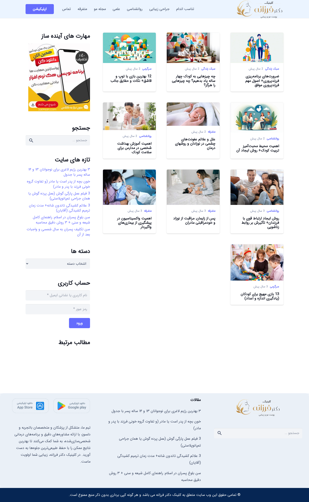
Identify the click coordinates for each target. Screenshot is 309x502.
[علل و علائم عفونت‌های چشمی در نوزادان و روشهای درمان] (193, 106)
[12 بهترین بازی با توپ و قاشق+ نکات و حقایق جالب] (129, 36)
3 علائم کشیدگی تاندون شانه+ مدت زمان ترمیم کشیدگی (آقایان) (59, 208)
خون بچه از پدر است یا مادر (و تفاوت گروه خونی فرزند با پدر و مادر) (58, 184)
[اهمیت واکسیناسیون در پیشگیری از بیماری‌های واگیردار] (129, 173)
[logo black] (258, 407)
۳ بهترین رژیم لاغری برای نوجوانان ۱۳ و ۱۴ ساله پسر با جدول (59, 172)
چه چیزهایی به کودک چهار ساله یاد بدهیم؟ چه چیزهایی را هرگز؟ (193, 80)
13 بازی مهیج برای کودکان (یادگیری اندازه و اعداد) (260, 296)
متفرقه (211, 132)
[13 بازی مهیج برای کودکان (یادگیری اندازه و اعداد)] (257, 247)
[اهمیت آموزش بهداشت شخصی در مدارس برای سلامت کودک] (129, 106)
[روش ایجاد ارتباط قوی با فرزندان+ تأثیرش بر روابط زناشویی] (257, 173)
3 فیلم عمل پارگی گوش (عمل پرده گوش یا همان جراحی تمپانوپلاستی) (59, 196)
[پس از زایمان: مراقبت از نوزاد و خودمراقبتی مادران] (193, 173)
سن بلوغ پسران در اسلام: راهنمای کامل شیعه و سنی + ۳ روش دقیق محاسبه (61, 219)
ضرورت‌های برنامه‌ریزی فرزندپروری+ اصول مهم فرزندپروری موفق (262, 80)
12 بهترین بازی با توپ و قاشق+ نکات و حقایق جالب (131, 78)
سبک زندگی (272, 69)
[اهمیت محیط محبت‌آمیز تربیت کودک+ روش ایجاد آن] (257, 106)
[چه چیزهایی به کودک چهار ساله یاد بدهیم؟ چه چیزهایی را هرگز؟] (193, 36)
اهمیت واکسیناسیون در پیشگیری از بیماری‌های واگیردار (134, 223)
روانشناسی (273, 138)
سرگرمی (147, 69)
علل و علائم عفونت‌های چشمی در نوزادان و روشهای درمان (195, 143)
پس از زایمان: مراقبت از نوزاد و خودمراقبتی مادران (194, 221)
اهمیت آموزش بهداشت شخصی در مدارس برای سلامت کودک (134, 148)
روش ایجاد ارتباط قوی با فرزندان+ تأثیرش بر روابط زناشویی (260, 223)
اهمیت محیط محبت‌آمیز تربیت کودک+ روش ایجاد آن (257, 148)
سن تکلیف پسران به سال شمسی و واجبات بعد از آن (58, 231)
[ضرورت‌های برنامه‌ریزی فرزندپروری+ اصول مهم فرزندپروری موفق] (257, 36)
